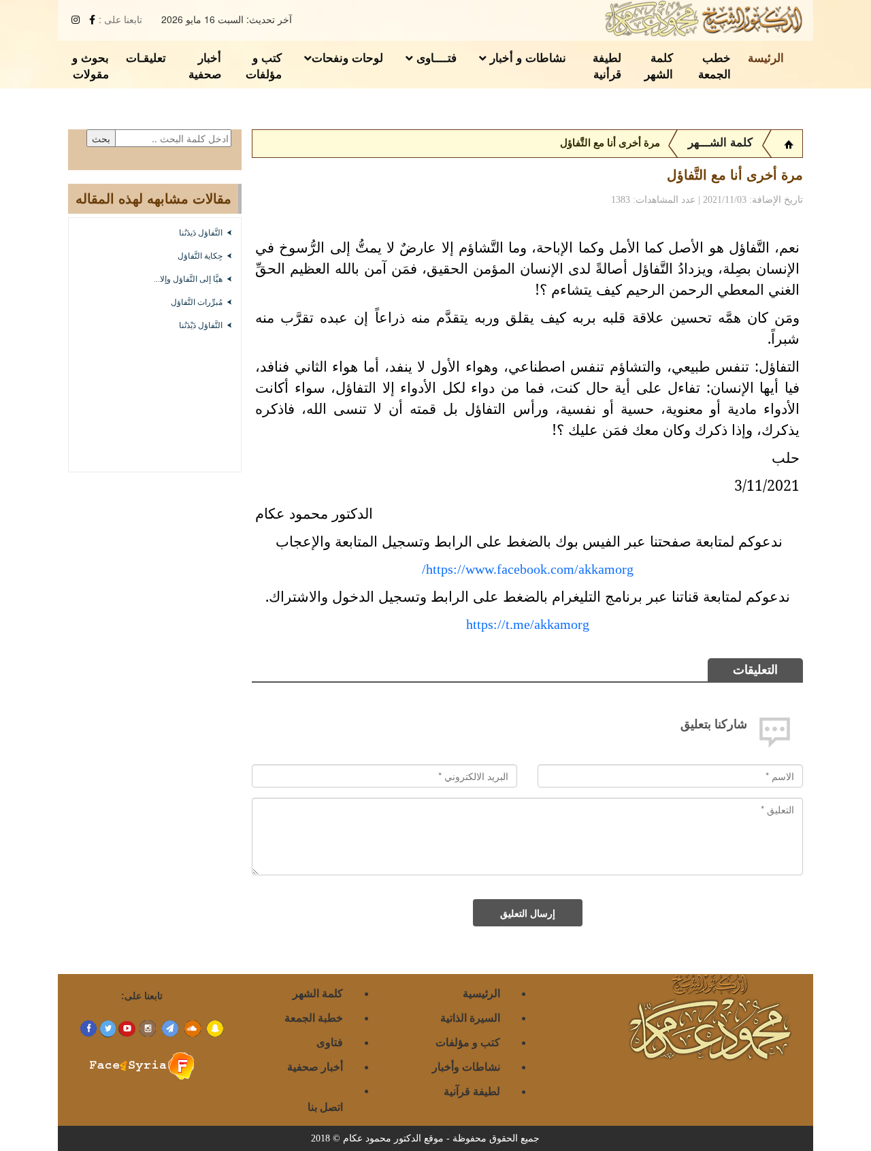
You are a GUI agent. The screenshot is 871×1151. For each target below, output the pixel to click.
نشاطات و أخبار (526, 57)
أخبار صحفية (204, 65)
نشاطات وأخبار (466, 1066)
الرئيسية (481, 993)
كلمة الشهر (658, 65)
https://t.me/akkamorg (527, 624)
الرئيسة (766, 57)
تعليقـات (146, 57)
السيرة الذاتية (470, 1017)
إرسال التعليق (527, 913)
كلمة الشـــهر (720, 142)
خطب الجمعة (714, 65)
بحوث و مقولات (90, 65)
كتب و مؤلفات (264, 65)
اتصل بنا (325, 1106)
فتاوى (329, 1042)
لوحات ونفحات (347, 57)
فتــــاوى (435, 57)
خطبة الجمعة (313, 1017)
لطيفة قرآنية (472, 1091)
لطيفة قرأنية (607, 65)
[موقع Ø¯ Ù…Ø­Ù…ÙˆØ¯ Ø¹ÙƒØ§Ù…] (788, 142)
